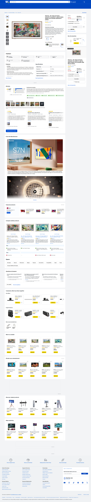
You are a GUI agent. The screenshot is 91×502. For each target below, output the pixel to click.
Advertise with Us (45, 471)
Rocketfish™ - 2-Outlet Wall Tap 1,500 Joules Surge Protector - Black (36, 311)
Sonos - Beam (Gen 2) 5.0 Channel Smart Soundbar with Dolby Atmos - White (36, 297)
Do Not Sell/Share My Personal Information (39, 497)
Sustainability (45, 487)
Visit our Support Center (26, 469)
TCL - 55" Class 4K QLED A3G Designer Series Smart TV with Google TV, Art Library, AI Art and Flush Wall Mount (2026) (27, 236)
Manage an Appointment (26, 474)
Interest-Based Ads (17, 497)
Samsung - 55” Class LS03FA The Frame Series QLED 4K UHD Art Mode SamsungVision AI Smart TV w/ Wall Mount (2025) (42, 236)
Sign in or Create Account (68, 468)
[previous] (45, 39)
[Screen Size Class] (43, 71)
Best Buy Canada (86, 494)
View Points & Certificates (26, 484)
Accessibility (3, 497)
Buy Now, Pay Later (5, 487)
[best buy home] (7, 2)
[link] (11, 131)
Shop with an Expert (25, 471)
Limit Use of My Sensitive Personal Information (52, 497)
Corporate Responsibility (46, 486)
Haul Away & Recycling (26, 477)
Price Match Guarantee (5, 474)
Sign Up (84, 473)
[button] (84, 18)
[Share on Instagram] (69, 483)
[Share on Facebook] (78, 483)
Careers (44, 484)
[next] (63, 39)
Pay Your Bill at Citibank (6, 484)
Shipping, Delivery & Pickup (6, 471)
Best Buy (6, 12)
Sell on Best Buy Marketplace (47, 469)
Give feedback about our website (16, 494)
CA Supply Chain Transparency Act (73, 497)
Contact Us (24, 479)
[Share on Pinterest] (83, 483)
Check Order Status (5, 469)
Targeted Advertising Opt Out (64, 497)
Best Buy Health (45, 474)
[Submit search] (69, 2)
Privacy (13, 497)
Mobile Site (79, 494)
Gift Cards (3, 479)
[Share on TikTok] (73, 483)
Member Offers (24, 486)
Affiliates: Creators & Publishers (47, 472)
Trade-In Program (5, 477)
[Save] (84, 27)
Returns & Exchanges (5, 472)
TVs (16, 12)
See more (8, 243)
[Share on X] (87, 483)
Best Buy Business (45, 477)
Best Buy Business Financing (6, 489)
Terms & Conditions (9, 497)
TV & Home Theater (11, 12)
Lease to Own (4, 486)
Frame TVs (19, 12)
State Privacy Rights (24, 497)
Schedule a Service (25, 472)
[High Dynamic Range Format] (47, 75)
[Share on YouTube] (64, 483)
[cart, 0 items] (84, 2)
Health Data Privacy (30, 497)
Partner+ (44, 479)
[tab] (9, 262)
